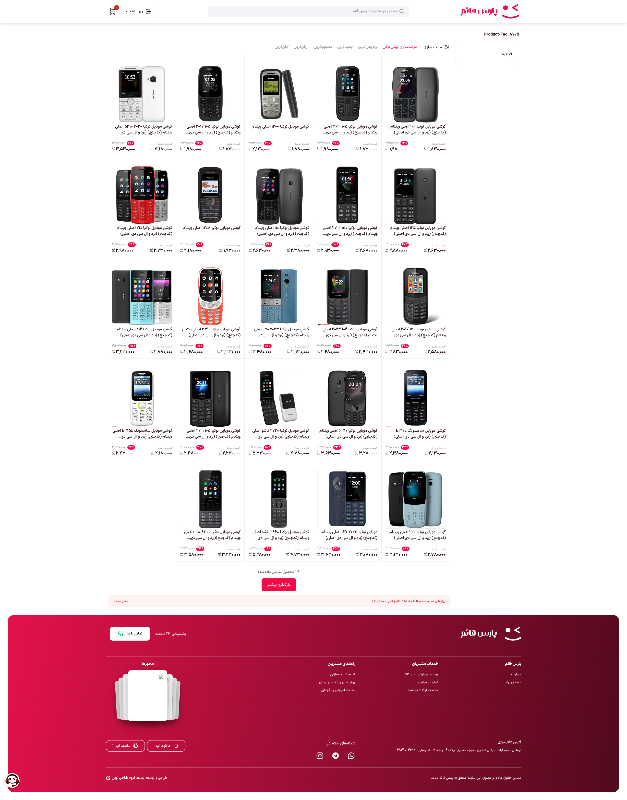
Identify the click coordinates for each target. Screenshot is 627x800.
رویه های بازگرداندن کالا (421, 658)
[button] (113, 11)
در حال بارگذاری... (279, 585)
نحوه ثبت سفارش (342, 658)
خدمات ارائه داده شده (423, 674)
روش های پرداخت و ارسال (337, 666)
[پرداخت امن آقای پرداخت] (147, 679)
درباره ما (515, 658)
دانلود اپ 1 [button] (161, 730)
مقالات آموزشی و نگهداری (337, 674)
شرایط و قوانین (428, 666)
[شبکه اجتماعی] (351, 739)
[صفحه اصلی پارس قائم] (489, 11)
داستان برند (513, 666)
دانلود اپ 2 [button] (121, 730)
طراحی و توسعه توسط (139, 761)
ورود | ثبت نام (134, 11)
